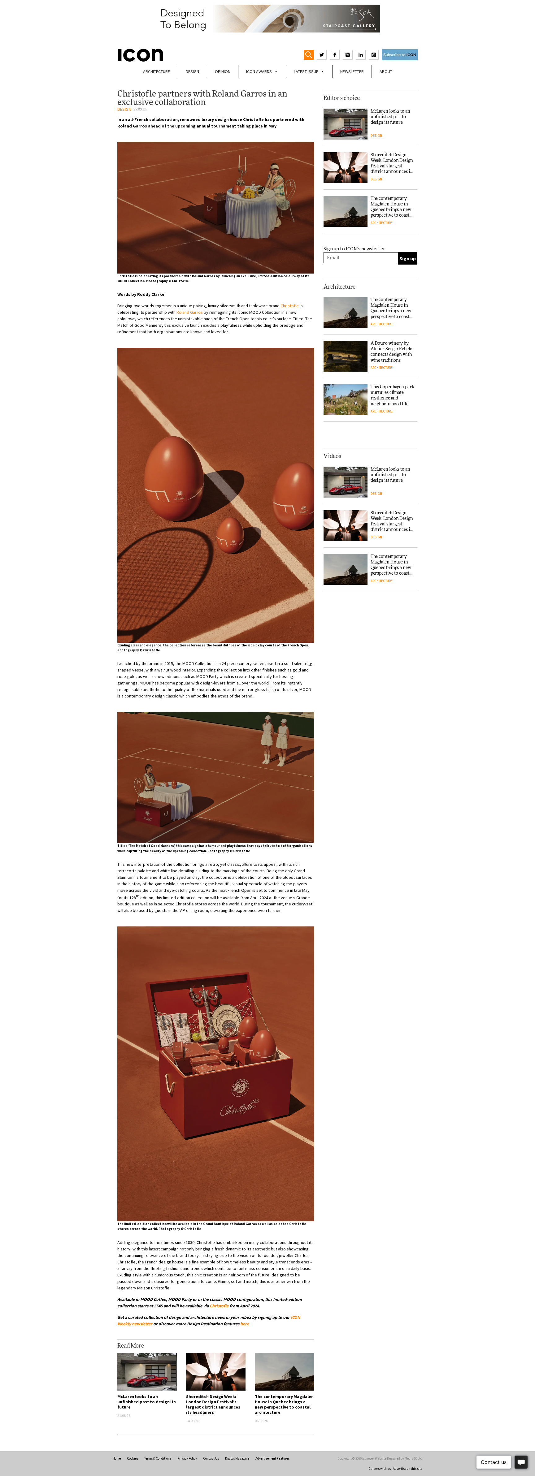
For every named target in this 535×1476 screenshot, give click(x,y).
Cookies (132, 1458)
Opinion (222, 71)
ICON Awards (259, 71)
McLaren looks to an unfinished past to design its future (146, 1402)
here (244, 1324)
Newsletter (352, 71)
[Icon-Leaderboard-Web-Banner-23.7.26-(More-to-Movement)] (267, 18)
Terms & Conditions (157, 1458)
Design (192, 71)
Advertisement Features (272, 1458)
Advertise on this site (407, 1468)
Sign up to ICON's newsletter (354, 248)
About (386, 71)
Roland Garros (189, 312)
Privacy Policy (187, 1458)
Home (117, 1458)
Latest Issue (306, 71)
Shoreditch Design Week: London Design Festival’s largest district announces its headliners (213, 1404)
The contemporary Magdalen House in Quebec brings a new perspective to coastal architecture (284, 1404)
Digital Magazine (237, 1458)
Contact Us (211, 1458)
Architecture (156, 71)
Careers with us (379, 1468)
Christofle (290, 306)
